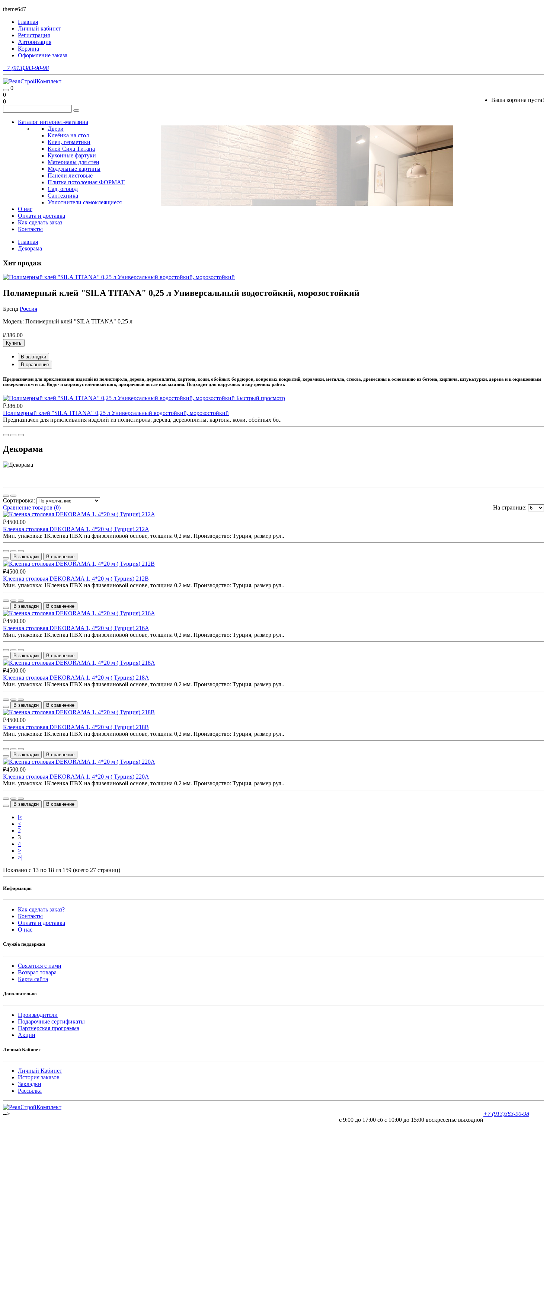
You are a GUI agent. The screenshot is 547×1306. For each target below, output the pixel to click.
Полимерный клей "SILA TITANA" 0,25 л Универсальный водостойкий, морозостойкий (116, 413)
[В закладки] (13, 435)
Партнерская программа (48, 1028)
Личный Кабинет (40, 1070)
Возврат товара (37, 972)
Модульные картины (74, 169)
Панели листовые (70, 175)
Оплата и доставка (41, 216)
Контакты (30, 229)
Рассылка (30, 1091)
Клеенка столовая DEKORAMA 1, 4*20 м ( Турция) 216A (76, 628)
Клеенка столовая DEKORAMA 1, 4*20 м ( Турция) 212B (76, 578)
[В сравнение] (21, 435)
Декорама (30, 248)
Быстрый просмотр (260, 398)
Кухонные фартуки (72, 155)
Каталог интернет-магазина (53, 122)
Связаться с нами (39, 965)
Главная (28, 242)
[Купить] (6, 435)
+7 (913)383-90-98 (26, 68)
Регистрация (34, 35)
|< (20, 817)
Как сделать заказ (40, 222)
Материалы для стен (73, 162)
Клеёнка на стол (68, 135)
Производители (38, 1015)
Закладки (29, 1084)
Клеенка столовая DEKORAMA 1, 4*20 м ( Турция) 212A (76, 529)
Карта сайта (33, 979)
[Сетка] (13, 496)
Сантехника (63, 195)
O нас (25, 929)
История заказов (39, 1077)
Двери (56, 128)
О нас (25, 209)
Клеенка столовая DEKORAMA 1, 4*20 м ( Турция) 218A (76, 677)
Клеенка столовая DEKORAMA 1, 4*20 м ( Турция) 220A (76, 776)
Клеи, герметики (69, 142)
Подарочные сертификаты (51, 1021)
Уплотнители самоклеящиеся (85, 202)
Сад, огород (63, 189)
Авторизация (34, 42)
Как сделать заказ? (41, 909)
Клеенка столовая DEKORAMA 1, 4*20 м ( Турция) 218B (76, 727)
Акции (26, 1035)
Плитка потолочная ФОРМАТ (86, 182)
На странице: (510, 507)
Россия (28, 309)
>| (20, 857)
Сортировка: (19, 500)
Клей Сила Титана (71, 149)
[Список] (6, 496)
